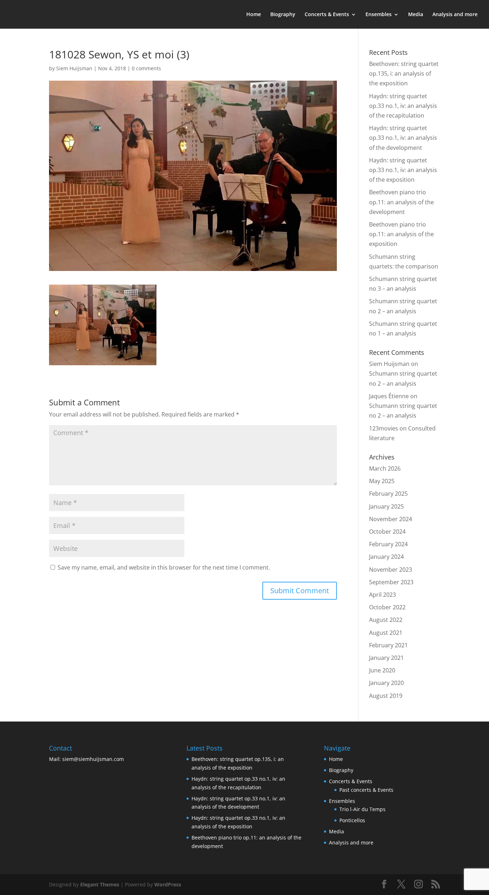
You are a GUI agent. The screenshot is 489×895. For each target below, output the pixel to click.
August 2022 (385, 620)
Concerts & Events (327, 15)
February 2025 (388, 494)
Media (415, 15)
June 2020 (382, 670)
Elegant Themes (99, 884)
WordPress (167, 884)
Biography (282, 15)
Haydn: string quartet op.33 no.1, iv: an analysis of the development (403, 137)
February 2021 (388, 645)
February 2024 (388, 544)
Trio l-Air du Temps (362, 809)
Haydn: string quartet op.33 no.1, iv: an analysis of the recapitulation (403, 105)
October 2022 (387, 607)
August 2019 (385, 696)
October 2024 (387, 531)
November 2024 (390, 519)
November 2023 (390, 569)
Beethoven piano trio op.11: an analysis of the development (401, 201)
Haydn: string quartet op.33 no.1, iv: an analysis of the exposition (403, 170)
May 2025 (381, 481)
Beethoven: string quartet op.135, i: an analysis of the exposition (404, 73)
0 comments (146, 68)
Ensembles (378, 15)
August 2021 (385, 633)
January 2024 (386, 557)
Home (253, 15)
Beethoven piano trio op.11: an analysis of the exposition (401, 234)
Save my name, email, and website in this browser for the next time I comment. (164, 567)
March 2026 (385, 468)
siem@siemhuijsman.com (93, 759)
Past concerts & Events (366, 789)
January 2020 (386, 683)
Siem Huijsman (74, 68)
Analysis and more (455, 15)
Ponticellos (352, 820)
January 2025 (386, 506)
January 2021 (386, 658)
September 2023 (391, 582)
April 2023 (382, 595)
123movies (383, 428)
